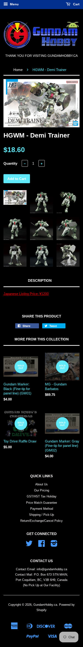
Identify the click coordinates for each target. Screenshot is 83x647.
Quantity (10, 163)
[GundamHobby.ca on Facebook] (41, 545)
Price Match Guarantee (41, 502)
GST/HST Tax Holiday (41, 496)
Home (18, 70)
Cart (76, 4)
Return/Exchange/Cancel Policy (41, 520)
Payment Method (41, 508)
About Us (41, 484)
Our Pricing (41, 490)
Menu (14, 4)
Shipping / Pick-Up (41, 514)
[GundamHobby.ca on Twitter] (29, 545)
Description (40, 280)
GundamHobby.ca (45, 604)
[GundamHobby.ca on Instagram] (54, 545)
